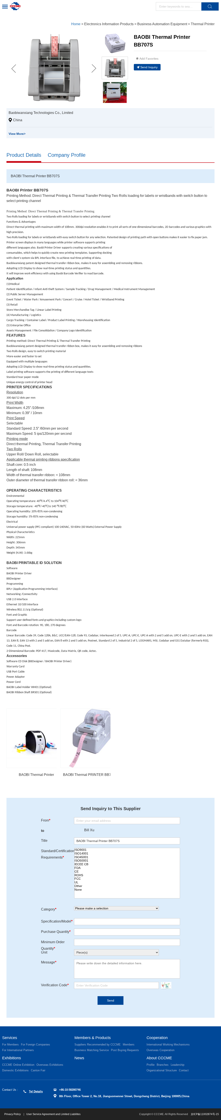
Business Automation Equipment (162, 24)
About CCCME (159, 1058)
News (79, 1058)
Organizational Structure (162, 1070)
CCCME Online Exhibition (18, 1064)
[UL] (127, 882)
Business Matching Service (91, 1050)
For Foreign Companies (35, 1044)
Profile (151, 1064)
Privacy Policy (12, 1114)
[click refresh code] (165, 985)
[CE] (127, 871)
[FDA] (127, 868)
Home (76, 24)
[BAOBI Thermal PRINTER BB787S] (90, 738)
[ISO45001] (127, 857)
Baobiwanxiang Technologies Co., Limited (41, 113)
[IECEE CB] (127, 864)
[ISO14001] (127, 853)
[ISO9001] (127, 850)
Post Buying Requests (125, 1050)
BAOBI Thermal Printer (36, 775)
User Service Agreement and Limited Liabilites (53, 1114)
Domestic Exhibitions (15, 1070)
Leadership (177, 1064)
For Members (10, 1044)
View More (17, 133)
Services (9, 1038)
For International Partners (18, 1050)
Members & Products (92, 1038)
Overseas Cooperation (160, 1050)
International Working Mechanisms (168, 1044)
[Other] (127, 886)
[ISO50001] (127, 860)
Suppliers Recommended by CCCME (97, 1044)
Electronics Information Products (109, 24)
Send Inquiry (149, 67)
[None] (127, 890)
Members (128, 1044)
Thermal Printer (203, 24)
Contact (184, 1070)
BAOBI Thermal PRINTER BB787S (90, 775)
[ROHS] (127, 875)
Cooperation (157, 1038)
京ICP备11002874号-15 (205, 1114)
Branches (163, 1064)
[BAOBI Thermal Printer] (36, 738)
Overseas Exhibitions (49, 1064)
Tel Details (36, 1091)
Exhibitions (11, 1058)
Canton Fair (38, 1070)
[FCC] (127, 879)
